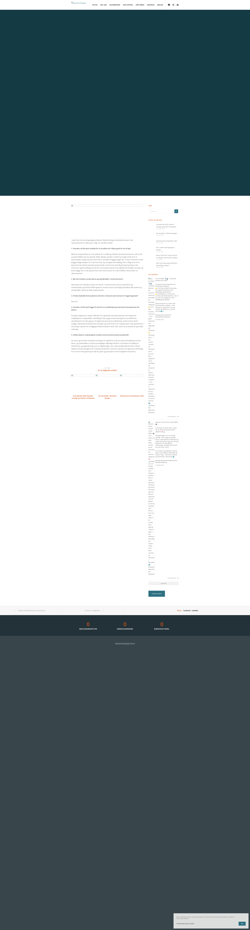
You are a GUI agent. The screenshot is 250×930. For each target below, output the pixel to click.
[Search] (176, 211)
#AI (163, 315)
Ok (242, 924)
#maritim (168, 315)
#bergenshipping (161, 462)
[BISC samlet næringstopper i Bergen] (151, 249)
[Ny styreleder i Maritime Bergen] (151, 234)
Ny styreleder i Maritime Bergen (166, 233)
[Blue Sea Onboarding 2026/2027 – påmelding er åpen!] (151, 265)
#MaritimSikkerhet (168, 460)
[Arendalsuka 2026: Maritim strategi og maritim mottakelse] (151, 226)
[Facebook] (168, 5)
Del (178, 416)
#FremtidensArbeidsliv (162, 317)
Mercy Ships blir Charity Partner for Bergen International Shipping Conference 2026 (167, 256)
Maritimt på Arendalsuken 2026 (166, 241)
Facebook (187, 610)
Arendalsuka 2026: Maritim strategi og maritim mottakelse (166, 226)
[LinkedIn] (176, 5)
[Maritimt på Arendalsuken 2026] (151, 242)
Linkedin (195, 610)
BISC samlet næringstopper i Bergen (165, 249)
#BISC (162, 279)
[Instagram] (172, 5)
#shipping (158, 315)
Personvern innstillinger (185, 924)
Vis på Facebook (172, 416)
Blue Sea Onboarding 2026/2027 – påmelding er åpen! (167, 264)
